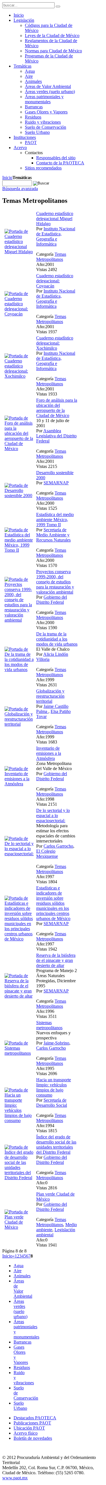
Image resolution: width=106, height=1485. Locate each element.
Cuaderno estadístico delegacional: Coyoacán (54, 280)
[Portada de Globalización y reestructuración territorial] (19, 724)
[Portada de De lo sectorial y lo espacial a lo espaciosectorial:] (19, 853)
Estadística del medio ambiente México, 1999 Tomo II (55, 519)
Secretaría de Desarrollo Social (51, 1103)
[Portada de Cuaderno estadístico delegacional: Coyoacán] (19, 313)
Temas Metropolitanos (51, 257)
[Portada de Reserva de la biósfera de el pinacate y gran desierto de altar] (19, 996)
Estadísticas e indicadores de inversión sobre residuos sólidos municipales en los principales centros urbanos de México (53, 903)
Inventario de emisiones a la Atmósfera (48, 753)
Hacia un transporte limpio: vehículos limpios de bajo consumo (53, 1087)
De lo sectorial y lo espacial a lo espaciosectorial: (53, 815)
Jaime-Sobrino (56, 1043)
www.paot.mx (15, 1477)
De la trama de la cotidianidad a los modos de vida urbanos (56, 638)
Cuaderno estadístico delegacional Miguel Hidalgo (54, 218)
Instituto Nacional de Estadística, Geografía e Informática (55, 236)
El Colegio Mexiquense (47, 854)
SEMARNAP (56, 482)
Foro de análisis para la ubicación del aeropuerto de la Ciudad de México (56, 408)
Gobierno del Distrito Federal (51, 600)
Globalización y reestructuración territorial (50, 696)
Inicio (7, 177)
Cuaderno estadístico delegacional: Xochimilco (54, 343)
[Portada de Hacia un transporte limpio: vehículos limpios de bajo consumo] (19, 1120)
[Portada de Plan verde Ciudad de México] (19, 1227)
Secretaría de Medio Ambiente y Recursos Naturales (53, 534)
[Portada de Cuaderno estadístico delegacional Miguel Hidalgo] (19, 251)
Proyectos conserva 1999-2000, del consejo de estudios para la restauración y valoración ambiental (55, 581)
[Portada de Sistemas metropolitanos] (19, 1053)
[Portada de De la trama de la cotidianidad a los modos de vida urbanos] (19, 669)
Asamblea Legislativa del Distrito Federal (56, 435)
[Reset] (58, 6)
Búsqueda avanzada (20, 188)
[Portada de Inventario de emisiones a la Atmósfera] (19, 783)
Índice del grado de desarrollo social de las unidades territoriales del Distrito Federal (56, 1144)
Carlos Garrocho (58, 846)
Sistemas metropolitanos (49, 1025)
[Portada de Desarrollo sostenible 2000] (19, 495)
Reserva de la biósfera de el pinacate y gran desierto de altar (55, 960)
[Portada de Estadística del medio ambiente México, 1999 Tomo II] (19, 550)
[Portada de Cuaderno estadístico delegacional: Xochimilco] (19, 376)
